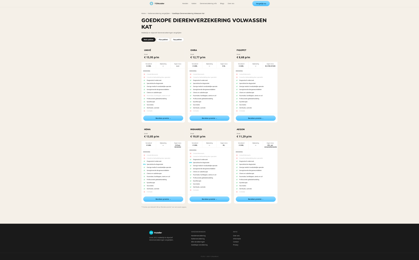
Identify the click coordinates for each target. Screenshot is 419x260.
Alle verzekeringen (198, 242)
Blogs (222, 3)
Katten (194, 3)
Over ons (231, 3)
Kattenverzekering (198, 239)
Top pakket (177, 39)
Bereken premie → (163, 118)
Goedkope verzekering (199, 245)
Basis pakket (148, 39)
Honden (185, 3)
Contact (236, 242)
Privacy (235, 245)
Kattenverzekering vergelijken (159, 13)
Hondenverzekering (198, 236)
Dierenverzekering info (208, 3)
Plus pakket (163, 39)
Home (143, 13)
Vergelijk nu (261, 3)
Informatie (237, 239)
